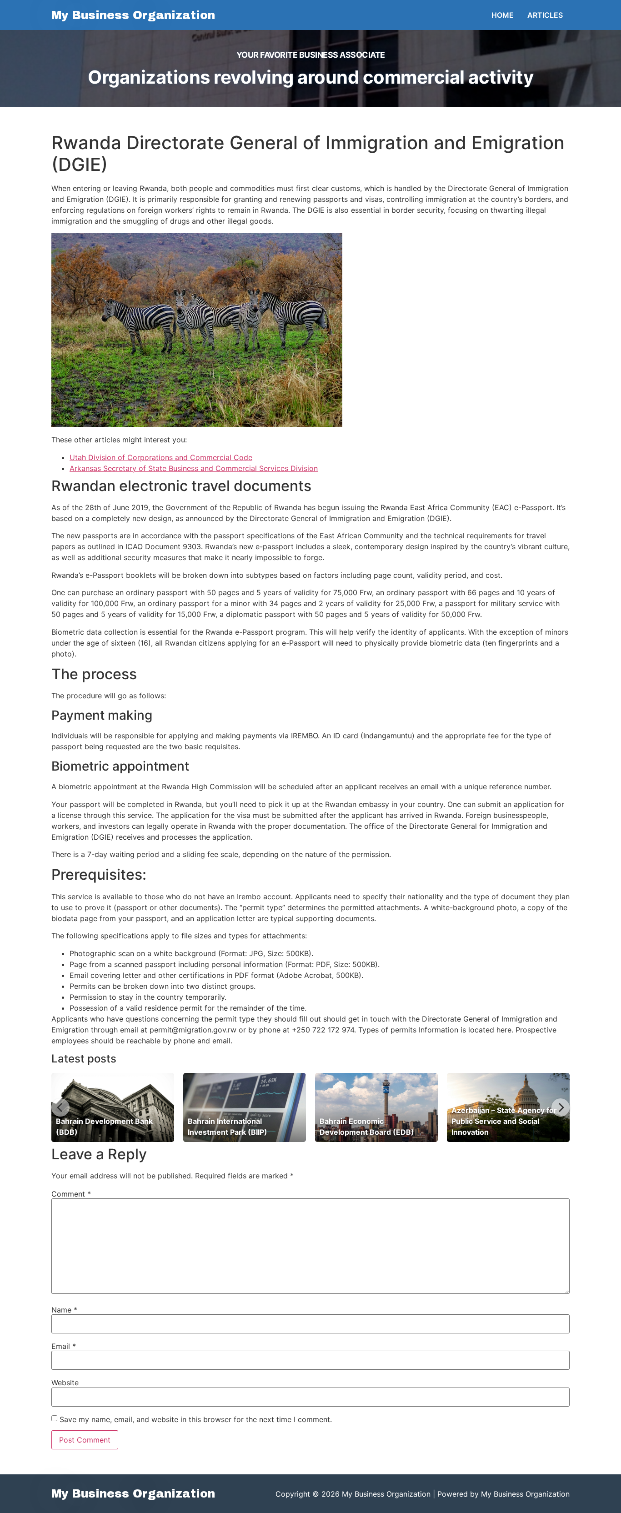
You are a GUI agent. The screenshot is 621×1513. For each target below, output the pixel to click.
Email (63, 1346)
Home (502, 15)
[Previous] (60, 1107)
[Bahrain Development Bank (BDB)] (112, 1107)
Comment (71, 1193)
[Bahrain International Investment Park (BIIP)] (244, 1107)
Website (65, 1382)
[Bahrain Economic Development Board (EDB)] (376, 1107)
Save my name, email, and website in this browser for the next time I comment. (196, 1419)
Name (64, 1309)
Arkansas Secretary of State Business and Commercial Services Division (194, 468)
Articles (545, 15)
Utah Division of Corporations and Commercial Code (161, 457)
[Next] (560, 1107)
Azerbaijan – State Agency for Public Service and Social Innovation (504, 1121)
